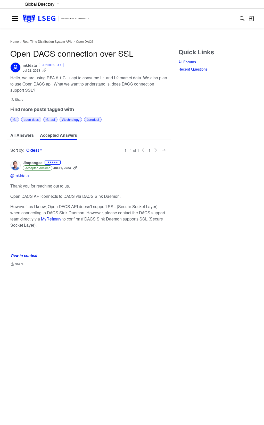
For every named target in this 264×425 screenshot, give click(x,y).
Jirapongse (33, 162)
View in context (23, 255)
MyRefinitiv (51, 219)
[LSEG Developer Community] (56, 18)
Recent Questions (193, 69)
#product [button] (93, 119)
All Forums (187, 61)
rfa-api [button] (50, 119)
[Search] (242, 18)
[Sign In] (251, 18)
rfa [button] (14, 119)
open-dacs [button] (31, 119)
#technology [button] (70, 119)
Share (16, 100)
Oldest (33, 150)
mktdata (30, 65)
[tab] (22, 135)
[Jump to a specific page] (164, 150)
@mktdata (19, 175)
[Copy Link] (44, 70)
